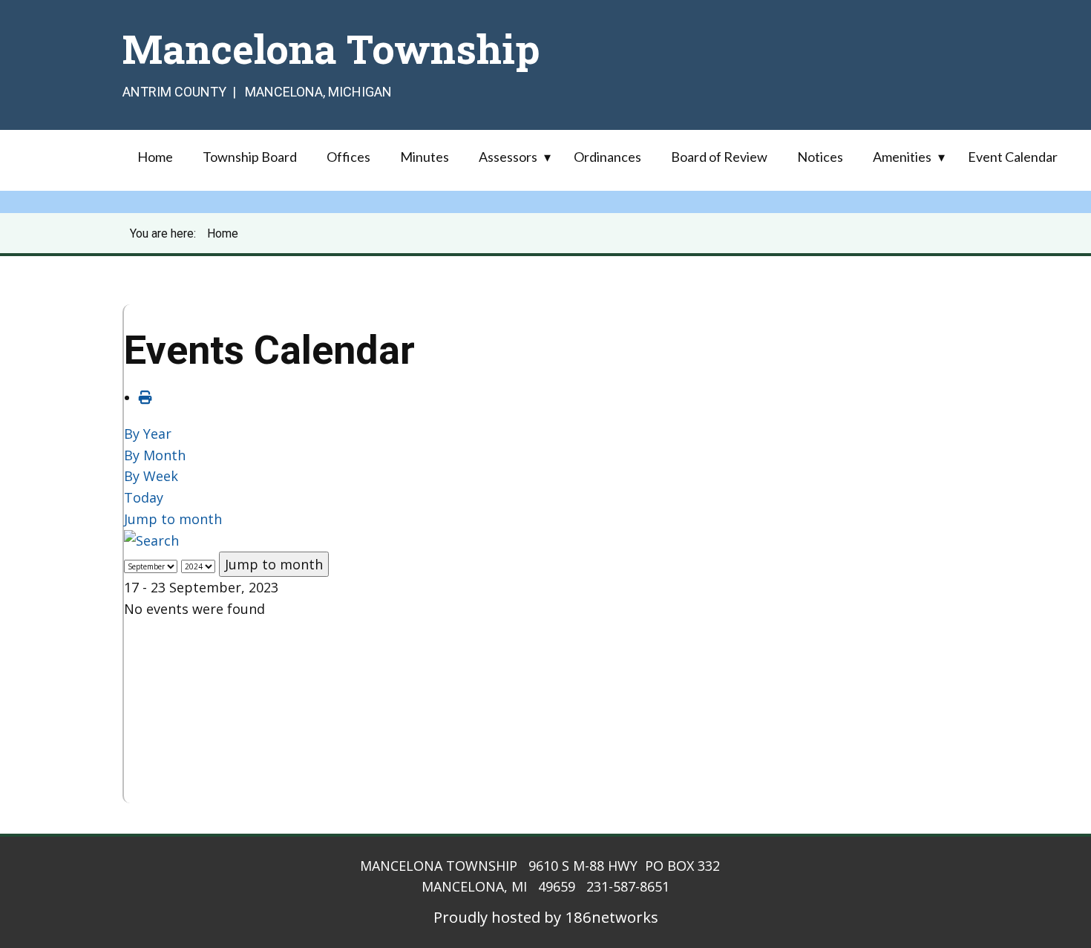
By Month (155, 455)
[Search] (151, 540)
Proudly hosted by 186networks (545, 916)
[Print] (145, 397)
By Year (147, 433)
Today (143, 497)
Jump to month (173, 519)
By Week (151, 476)
